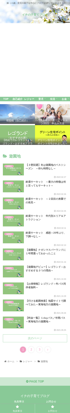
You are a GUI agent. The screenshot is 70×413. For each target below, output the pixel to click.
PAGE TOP (36, 381)
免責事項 (19, 401)
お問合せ (51, 401)
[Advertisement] (35, 60)
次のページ (35, 338)
